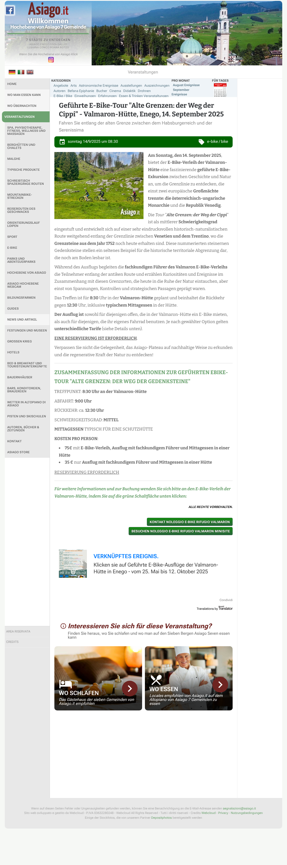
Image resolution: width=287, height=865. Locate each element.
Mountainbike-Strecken (19, 196)
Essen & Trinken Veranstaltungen (143, 96)
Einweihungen (85, 96)
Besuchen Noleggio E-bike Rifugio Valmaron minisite (180, 531)
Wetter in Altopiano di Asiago (26, 404)
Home (12, 84)
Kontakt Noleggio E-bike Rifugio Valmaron (190, 522)
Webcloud (209, 813)
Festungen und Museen (27, 330)
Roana (54, 47)
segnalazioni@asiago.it (239, 808)
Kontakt (14, 441)
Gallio (62, 44)
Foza (53, 44)
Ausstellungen (131, 86)
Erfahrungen (107, 96)
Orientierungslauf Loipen (23, 224)
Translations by (207, 609)
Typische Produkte (23, 170)
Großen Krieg (19, 341)
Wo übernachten (21, 106)
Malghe (13, 159)
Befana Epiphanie (81, 91)
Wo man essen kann (24, 95)
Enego (44, 44)
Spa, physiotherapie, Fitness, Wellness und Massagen (26, 131)
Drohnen (144, 91)
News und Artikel (22, 319)
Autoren (60, 91)
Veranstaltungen (19, 117)
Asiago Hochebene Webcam (23, 285)
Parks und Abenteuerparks (21, 260)
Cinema (115, 91)
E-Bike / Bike (63, 96)
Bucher (101, 91)
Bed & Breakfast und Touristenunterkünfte (27, 365)
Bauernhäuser (19, 377)
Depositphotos (161, 818)
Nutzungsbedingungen (247, 813)
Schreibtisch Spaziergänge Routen (25, 182)
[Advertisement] (27, 542)
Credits (12, 642)
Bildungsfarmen (21, 298)
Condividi (226, 600)
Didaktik (129, 91)
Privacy (223, 813)
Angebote (61, 86)
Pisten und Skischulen (26, 416)
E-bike (12, 248)
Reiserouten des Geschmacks (21, 210)
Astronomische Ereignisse (98, 86)
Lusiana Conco (38, 47)
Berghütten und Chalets (21, 146)
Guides (13, 308)
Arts (73, 86)
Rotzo (64, 47)
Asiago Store (18, 452)
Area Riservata (18, 631)
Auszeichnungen (157, 86)
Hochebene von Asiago (26, 273)
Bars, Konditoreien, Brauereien (24, 390)
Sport (12, 237)
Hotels (13, 352)
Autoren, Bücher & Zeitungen (23, 428)
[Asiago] (48, 10)
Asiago (34, 44)
